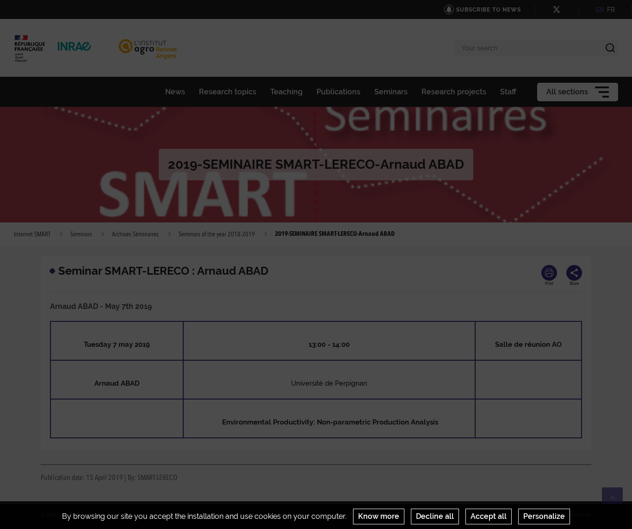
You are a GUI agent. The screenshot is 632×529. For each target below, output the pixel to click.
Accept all (489, 516)
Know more (378, 516)
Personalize (544, 516)
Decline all (435, 516)
